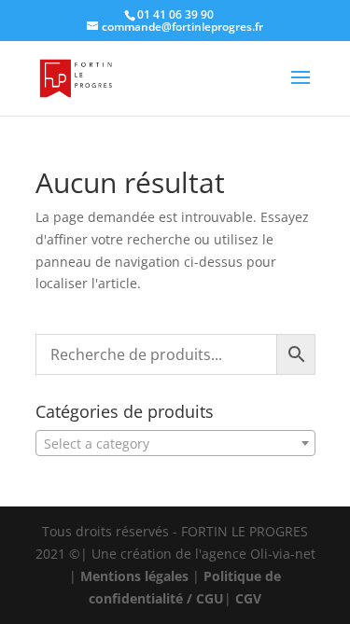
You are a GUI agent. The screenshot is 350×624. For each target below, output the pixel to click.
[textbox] (175, 444)
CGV (248, 598)
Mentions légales (134, 576)
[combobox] (175, 443)
